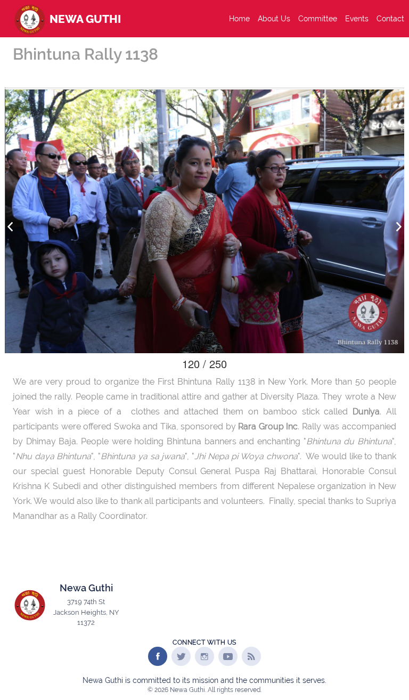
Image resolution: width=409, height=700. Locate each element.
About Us (274, 18)
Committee (317, 18)
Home (239, 18)
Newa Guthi (84, 19)
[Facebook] (157, 656)
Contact (390, 18)
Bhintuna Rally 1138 (85, 54)
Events (357, 18)
